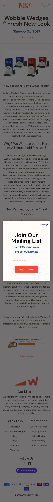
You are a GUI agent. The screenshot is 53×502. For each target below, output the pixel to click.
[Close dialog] (47, 225)
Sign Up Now (26, 269)
